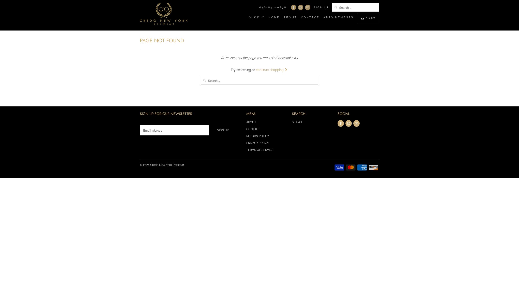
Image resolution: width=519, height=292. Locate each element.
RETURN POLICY (257, 136)
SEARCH (297, 122)
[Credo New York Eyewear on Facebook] (293, 7)
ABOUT (290, 17)
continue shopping (270, 70)
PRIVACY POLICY (257, 143)
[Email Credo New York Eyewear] (307, 7)
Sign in (321, 7)
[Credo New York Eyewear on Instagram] (300, 7)
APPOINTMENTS (338, 17)
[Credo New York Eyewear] (164, 15)
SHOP (255, 17)
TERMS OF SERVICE (259, 149)
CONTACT (310, 17)
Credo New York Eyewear (167, 164)
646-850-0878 (273, 7)
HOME (274, 17)
